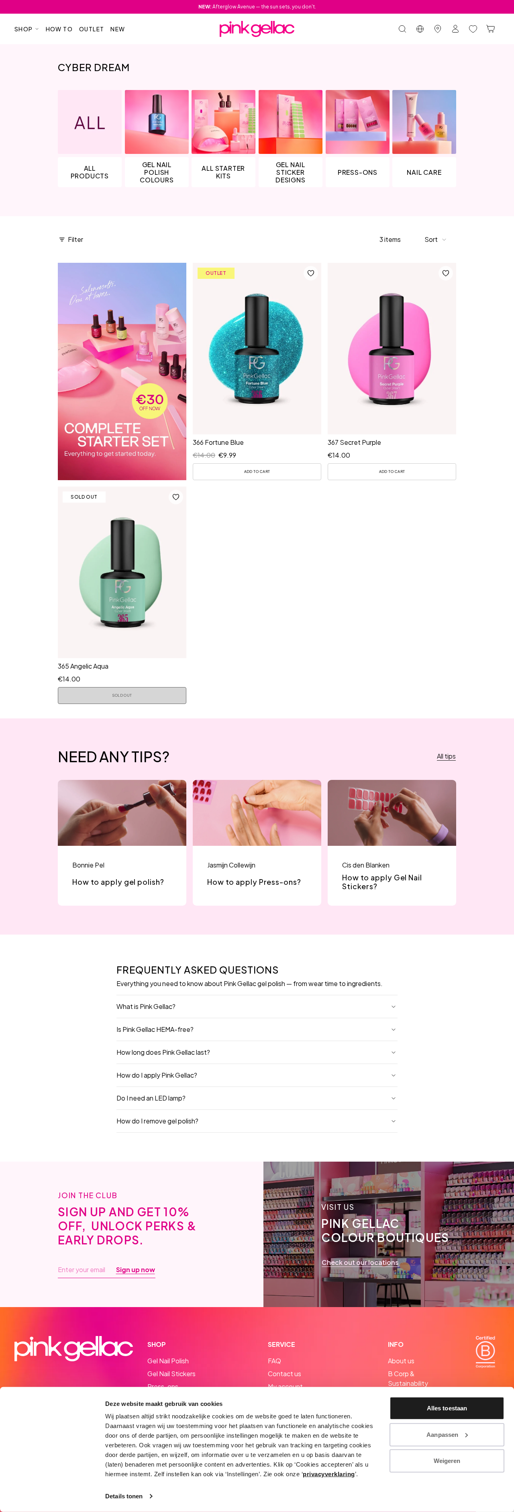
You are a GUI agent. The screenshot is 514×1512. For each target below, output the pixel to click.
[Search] (402, 29)
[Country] (420, 29)
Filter (75, 239)
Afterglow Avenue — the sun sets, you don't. (257, 7)
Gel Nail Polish (168, 1361)
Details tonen (124, 1496)
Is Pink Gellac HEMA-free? (155, 1029)
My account (285, 1386)
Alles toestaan (447, 1408)
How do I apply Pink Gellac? (156, 1075)
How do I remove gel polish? (157, 1121)
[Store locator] (438, 29)
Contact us (284, 1373)
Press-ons (162, 1386)
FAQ (274, 1361)
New (117, 29)
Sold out (122, 695)
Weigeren (447, 1460)
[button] (435, 239)
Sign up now (135, 1269)
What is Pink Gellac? (145, 1006)
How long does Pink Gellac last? (163, 1052)
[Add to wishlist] (311, 273)
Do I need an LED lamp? (151, 1098)
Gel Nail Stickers (171, 1373)
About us (401, 1361)
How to (59, 29)
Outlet (91, 29)
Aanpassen (442, 1434)
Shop (23, 29)
